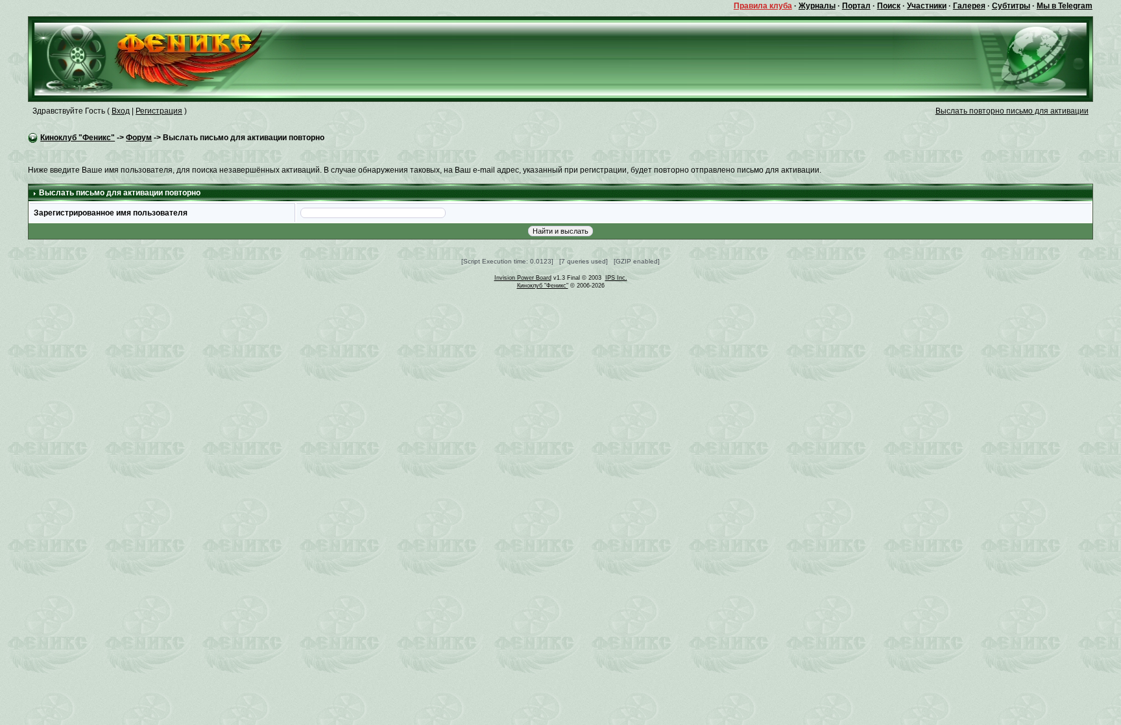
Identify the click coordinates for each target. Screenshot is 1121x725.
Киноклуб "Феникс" (77, 137)
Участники (926, 5)
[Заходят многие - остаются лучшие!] (167, 58)
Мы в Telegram (1064, 5)
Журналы (817, 5)
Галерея (969, 5)
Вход (121, 111)
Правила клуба (763, 5)
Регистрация (159, 111)
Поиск (888, 5)
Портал (856, 5)
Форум (139, 137)
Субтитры (1011, 5)
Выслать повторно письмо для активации (1012, 111)
